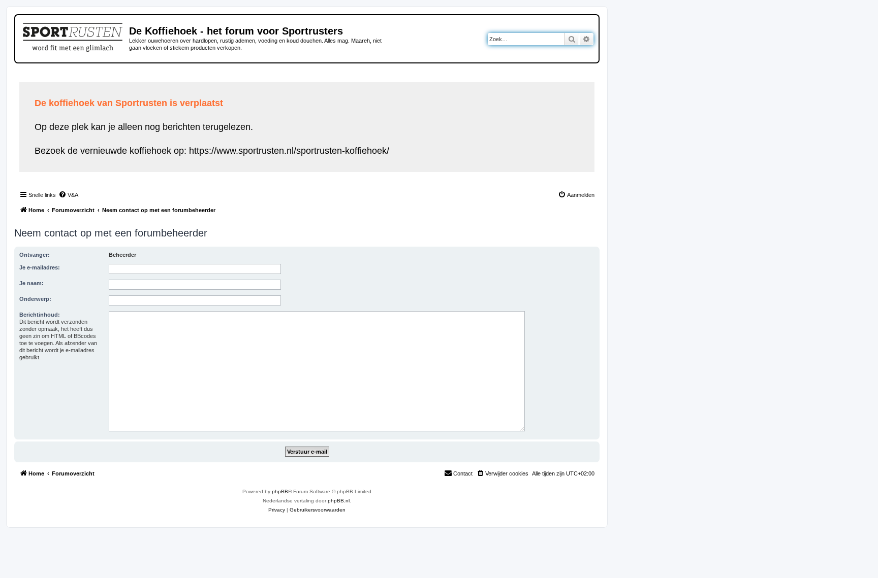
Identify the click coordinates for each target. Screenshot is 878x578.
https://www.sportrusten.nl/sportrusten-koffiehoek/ (289, 151)
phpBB (280, 491)
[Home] (73, 35)
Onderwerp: (35, 299)
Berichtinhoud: (39, 315)
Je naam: (31, 283)
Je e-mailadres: (39, 267)
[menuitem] (68, 195)
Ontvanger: (34, 255)
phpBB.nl (339, 500)
